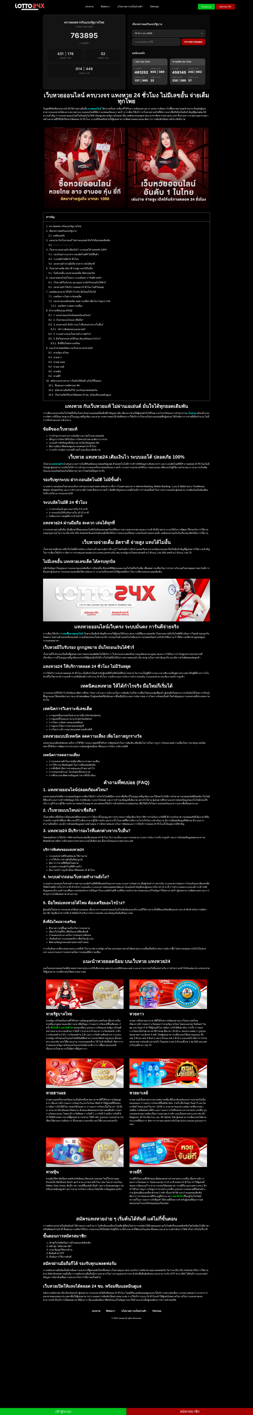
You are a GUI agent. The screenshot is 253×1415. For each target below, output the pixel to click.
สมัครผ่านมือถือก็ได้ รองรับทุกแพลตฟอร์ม (76, 390)
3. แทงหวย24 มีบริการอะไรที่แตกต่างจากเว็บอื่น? (78, 324)
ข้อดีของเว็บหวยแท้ (63, 245)
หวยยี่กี (56, 376)
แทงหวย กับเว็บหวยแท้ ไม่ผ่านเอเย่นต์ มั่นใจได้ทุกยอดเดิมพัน (79, 240)
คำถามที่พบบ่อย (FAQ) (60, 310)
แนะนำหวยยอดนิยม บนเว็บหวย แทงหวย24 (71, 348)
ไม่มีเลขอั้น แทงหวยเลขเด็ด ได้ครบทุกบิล (74, 273)
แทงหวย (89, 6)
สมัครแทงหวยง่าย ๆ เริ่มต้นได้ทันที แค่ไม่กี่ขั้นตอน (76, 381)
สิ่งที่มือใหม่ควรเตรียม (69, 343)
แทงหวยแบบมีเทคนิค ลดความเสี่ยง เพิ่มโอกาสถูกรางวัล (81, 301)
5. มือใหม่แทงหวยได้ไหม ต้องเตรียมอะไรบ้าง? (77, 338)
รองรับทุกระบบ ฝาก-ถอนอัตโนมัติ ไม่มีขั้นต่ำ (76, 254)
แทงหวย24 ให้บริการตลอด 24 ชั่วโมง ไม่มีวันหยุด (78, 287)
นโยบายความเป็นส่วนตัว (130, 6)
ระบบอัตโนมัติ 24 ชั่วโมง (66, 259)
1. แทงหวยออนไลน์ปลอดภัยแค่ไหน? (72, 315)
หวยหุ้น (57, 371)
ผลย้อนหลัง (59, 235)
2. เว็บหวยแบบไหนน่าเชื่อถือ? (68, 320)
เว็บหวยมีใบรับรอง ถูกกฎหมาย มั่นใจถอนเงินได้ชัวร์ (79, 282)
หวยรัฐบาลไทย (61, 352)
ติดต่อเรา (105, 6)
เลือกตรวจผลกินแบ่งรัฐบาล (63, 231)
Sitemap (154, 6)
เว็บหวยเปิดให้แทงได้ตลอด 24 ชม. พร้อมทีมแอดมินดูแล (83, 395)
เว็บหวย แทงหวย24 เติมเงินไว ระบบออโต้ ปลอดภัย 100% (78, 249)
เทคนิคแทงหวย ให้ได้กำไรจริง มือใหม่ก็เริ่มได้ (72, 292)
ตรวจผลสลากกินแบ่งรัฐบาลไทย (65, 226)
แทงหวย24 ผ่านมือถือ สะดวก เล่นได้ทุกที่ (74, 263)
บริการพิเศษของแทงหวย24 (71, 329)
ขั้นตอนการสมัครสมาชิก (67, 385)
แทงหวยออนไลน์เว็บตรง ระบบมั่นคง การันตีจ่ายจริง (75, 278)
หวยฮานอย (59, 362)
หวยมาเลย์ (58, 366)
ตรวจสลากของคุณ (193, 41)
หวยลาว (57, 357)
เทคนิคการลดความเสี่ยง (70, 306)
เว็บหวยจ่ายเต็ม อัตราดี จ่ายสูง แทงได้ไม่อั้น (71, 268)
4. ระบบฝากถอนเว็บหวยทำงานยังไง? (72, 334)
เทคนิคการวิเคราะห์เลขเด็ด (67, 296)
